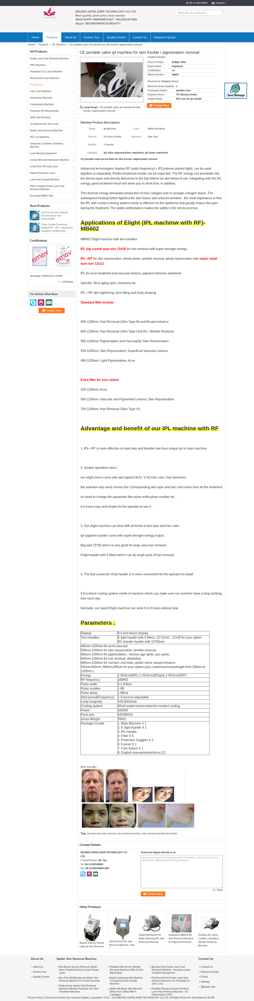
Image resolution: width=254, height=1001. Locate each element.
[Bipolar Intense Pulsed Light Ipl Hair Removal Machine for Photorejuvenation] (92, 927)
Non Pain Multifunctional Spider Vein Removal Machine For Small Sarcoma (79, 979)
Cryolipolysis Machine (42, 104)
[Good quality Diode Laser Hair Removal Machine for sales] (40, 256)
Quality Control (116, 37)
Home (35, 37)
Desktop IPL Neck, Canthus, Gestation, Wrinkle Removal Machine (208, 940)
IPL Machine (59, 44)
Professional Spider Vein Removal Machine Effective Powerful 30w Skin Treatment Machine (79, 988)
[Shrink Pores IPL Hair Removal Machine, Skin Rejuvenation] (122, 926)
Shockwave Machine (41, 97)
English (220, 3)
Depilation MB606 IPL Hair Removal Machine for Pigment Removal (181, 938)
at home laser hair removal (101, 833)
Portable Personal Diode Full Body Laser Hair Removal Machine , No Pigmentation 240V (170, 991)
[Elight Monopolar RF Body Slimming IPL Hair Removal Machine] (152, 923)
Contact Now (161, 105)
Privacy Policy (35, 997)
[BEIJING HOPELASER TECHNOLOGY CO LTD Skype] (83, 873)
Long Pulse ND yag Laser (44, 166)
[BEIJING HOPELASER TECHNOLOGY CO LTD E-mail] (95, 873)
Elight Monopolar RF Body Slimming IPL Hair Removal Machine (152, 938)
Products (52, 37)
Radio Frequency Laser (42, 173)
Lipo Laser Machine (40, 91)
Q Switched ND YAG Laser (44, 124)
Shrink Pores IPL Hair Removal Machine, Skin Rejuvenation (122, 945)
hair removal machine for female (159, 833)
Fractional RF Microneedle (44, 111)
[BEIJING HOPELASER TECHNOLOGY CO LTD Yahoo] (89, 873)
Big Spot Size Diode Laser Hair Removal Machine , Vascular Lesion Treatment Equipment (171, 969)
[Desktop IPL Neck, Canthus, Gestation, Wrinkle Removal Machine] (211, 923)
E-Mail (204, 976)
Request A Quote (164, 37)
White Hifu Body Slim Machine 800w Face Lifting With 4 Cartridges (126, 991)
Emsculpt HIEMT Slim (41, 195)
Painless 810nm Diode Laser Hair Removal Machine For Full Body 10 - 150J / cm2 (171, 980)
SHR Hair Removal (40, 117)
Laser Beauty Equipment (43, 153)
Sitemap (205, 981)
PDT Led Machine (39, 137)
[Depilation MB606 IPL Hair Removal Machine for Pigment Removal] (181, 923)
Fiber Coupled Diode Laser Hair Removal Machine (47, 188)
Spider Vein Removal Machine (46, 130)
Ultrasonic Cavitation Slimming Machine (46, 145)
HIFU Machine (37, 65)
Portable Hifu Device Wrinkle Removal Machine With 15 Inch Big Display (126, 969)
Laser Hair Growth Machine (45, 179)
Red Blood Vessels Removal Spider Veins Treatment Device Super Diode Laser (79, 969)
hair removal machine (129, 833)
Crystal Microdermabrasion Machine (49, 160)
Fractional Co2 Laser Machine (46, 71)
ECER (211, 997)
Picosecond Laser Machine (44, 78)
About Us (70, 37)
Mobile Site (209, 987)
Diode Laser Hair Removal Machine (49, 58)
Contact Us (140, 37)
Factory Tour (92, 37)
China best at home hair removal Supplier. (67, 997)
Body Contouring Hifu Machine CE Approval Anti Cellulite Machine (126, 980)
